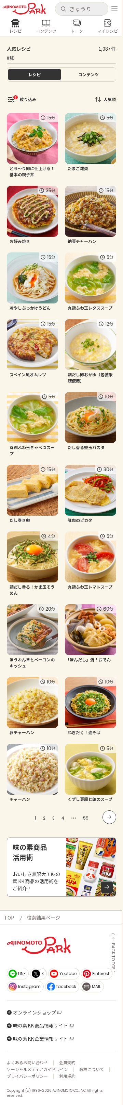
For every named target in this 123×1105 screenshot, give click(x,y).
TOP (9, 917)
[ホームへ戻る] (24, 9)
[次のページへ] (109, 817)
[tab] (88, 74)
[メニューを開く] (114, 9)
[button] (81, 9)
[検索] (63, 9)
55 (85, 818)
